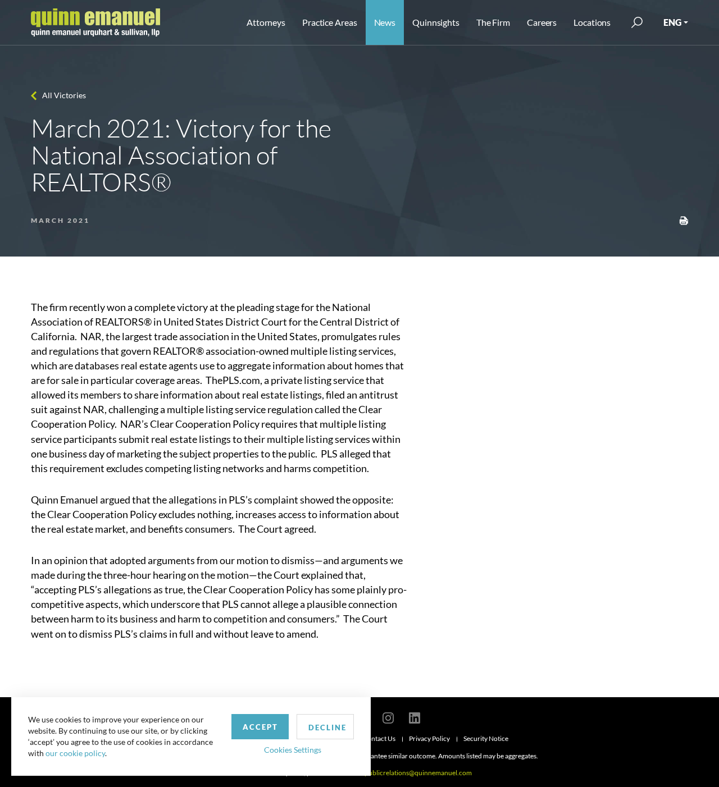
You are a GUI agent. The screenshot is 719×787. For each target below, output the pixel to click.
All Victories (64, 95)
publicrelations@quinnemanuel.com (418, 772)
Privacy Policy (429, 738)
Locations (592, 22)
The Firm (493, 22)
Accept (260, 726)
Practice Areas (329, 22)
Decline (327, 727)
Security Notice (485, 738)
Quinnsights (435, 22)
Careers (542, 22)
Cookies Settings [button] (292, 749)
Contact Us (379, 738)
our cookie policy (75, 753)
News (385, 22)
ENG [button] (672, 22)
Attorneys (266, 22)
